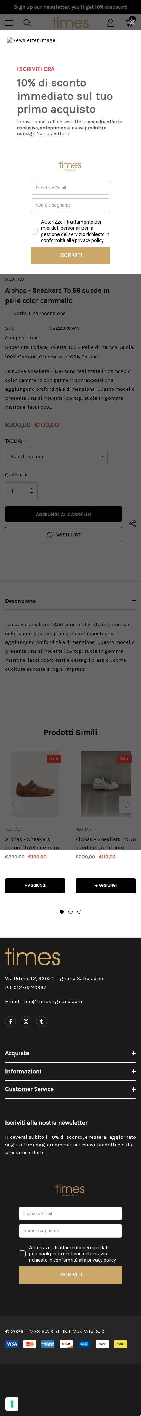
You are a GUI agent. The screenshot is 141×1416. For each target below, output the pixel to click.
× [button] (132, 21)
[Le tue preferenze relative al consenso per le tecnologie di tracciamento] (11, 1404)
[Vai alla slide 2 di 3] (70, 912)
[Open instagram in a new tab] (26, 1021)
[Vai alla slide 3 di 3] (79, 912)
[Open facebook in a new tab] (10, 1021)
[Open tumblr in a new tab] (41, 1021)
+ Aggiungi (35, 885)
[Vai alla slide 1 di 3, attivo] (62, 912)
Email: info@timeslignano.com (43, 1001)
